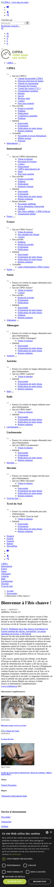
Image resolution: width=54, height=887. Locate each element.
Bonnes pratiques (25, 131)
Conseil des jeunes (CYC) (29, 88)
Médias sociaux (24, 138)
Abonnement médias (27, 214)
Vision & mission (25, 232)
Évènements (23, 126)
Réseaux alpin (24, 98)
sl (7, 43)
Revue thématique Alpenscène (31, 206)
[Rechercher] (27, 23)
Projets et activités (25, 108)
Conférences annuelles (27, 116)
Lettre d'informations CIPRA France (33, 267)
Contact (21, 101)
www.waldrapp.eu (9, 686)
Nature (4, 785)
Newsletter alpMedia (27, 204)
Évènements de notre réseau (30, 257)
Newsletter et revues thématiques (32, 136)
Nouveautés (23, 123)
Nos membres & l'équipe (28, 234)
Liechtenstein (12, 427)
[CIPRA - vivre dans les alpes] (15, 2)
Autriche (10, 355)
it (7, 41)
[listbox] (47, 832)
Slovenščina (12, 546)
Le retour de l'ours (7, 739)
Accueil (10, 591)
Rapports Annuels (25, 186)
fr (7, 38)
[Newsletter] (8, 7)
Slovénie (10, 463)
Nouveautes (12, 593)
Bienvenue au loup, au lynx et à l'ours (13, 725)
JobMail (21, 209)
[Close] (8, 74)
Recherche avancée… (10, 26)
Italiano (10, 543)
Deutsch (10, 536)
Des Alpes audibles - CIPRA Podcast (34, 211)
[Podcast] (8, 12)
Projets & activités (26, 244)
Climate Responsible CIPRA (30, 78)
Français (10, 541)
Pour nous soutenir (26, 103)
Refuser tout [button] (39, 881)
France (10, 216)
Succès (21, 96)
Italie (9, 391)
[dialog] (27, 858)
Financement (23, 166)
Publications (23, 113)
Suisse (9, 269)
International (12, 143)
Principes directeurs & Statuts (30, 81)
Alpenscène (6, 822)
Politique (21, 111)
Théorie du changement (28, 83)
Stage (20, 171)
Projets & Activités (26, 297)
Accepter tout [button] (15, 881)
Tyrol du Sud (12, 498)
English (10, 538)
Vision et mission (25, 159)
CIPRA (10, 63)
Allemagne (11, 320)
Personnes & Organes (27, 86)
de (8, 33)
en (8, 36)
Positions (22, 118)
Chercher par (6, 20)
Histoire (21, 93)
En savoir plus (15, 854)
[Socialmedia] (8, 15)
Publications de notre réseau (30, 128)
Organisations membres (28, 91)
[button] (27, 876)
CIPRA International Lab (29, 169)
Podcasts (21, 141)
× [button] (51, 832)
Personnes (12, 785)
